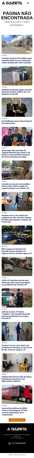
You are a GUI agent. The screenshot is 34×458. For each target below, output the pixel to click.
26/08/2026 (4, 55)
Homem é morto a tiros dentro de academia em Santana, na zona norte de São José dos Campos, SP (17, 347)
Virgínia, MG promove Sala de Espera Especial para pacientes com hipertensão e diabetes (17, 379)
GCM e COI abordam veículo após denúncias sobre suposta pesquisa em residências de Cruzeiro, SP (16, 282)
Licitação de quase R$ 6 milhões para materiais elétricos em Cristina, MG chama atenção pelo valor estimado (17, 60)
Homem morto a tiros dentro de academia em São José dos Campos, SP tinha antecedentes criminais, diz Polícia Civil (17, 218)
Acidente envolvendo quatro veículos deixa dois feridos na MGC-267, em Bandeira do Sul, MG (17, 92)
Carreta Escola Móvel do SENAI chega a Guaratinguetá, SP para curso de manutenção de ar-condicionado (14, 411)
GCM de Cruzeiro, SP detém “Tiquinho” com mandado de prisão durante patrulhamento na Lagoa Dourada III (16, 315)
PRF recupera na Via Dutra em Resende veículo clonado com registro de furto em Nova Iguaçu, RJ (17, 251)
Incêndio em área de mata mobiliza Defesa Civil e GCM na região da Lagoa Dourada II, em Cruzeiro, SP (16, 186)
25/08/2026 (4, 342)
